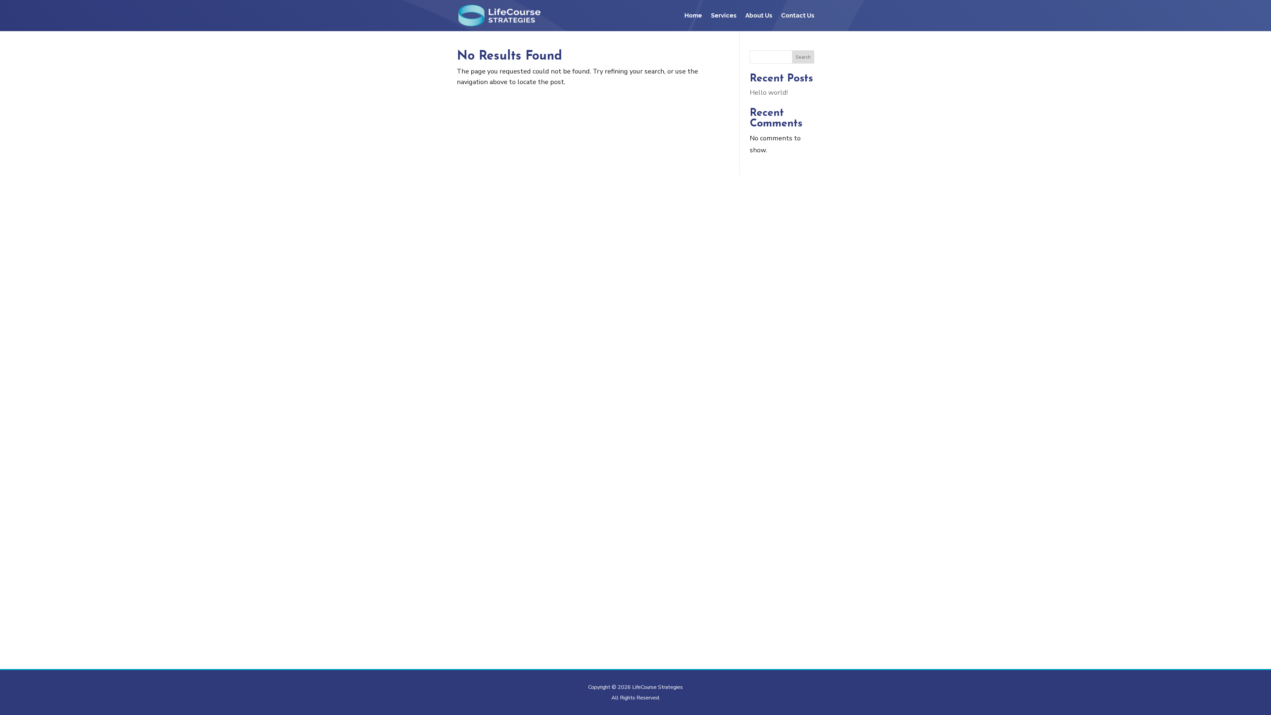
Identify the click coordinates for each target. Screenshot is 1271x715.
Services (723, 16)
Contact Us (797, 16)
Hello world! (769, 92)
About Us (758, 16)
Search (803, 57)
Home (693, 16)
